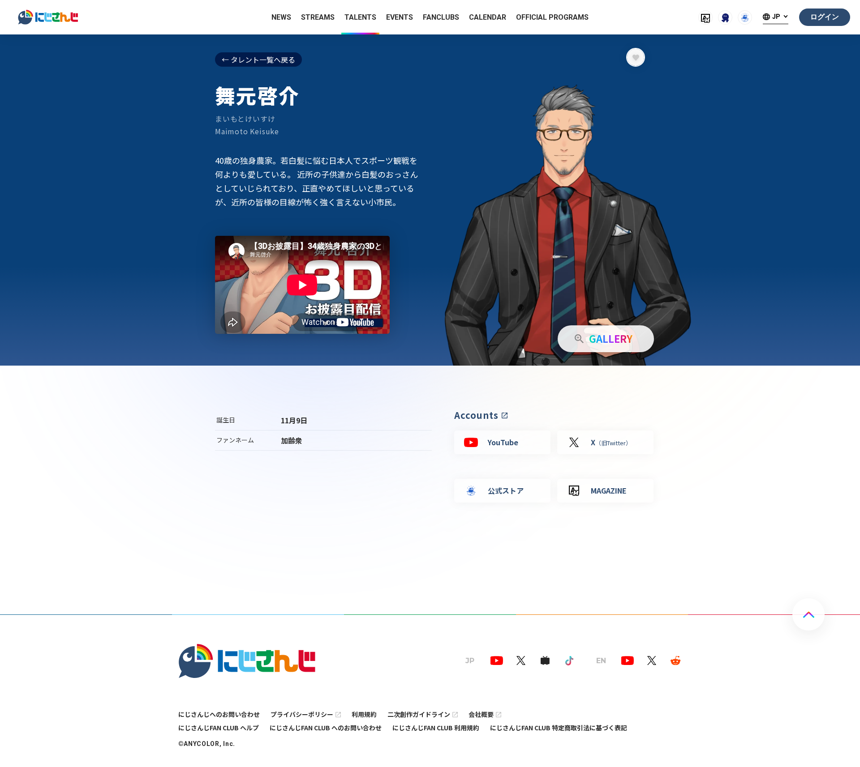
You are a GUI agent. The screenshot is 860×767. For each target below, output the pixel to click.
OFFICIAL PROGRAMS (552, 17)
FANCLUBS (441, 17)
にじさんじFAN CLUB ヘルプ (218, 727)
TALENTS (360, 17)
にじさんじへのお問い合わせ (219, 714)
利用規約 (364, 714)
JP (776, 16)
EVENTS (399, 17)
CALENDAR (487, 17)
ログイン (824, 17)
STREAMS (318, 17)
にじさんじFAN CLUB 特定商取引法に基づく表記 (558, 727)
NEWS (281, 17)
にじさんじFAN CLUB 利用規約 (435, 727)
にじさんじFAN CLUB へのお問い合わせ (326, 727)
